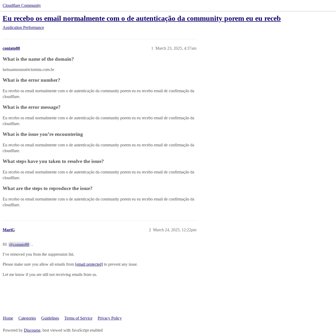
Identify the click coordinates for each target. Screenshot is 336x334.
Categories (27, 318)
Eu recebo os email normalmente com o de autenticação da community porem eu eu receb (142, 18)
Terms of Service (78, 318)
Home (8, 318)
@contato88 (19, 244)
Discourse (32, 330)
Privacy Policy (110, 318)
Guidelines (50, 318)
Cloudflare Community (22, 5)
